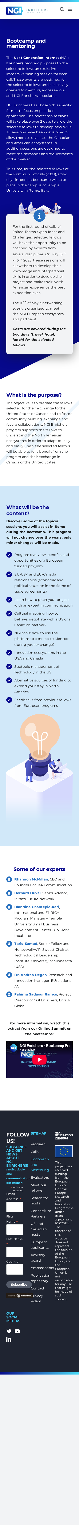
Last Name (14, 1241)
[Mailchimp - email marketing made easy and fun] (19, 1295)
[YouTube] (17, 1331)
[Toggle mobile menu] (70, 9)
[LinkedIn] (8, 1339)
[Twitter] (8, 1331)
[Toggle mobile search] (62, 9)
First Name (12, 1219)
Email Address (13, 1196)
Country (12, 1262)
